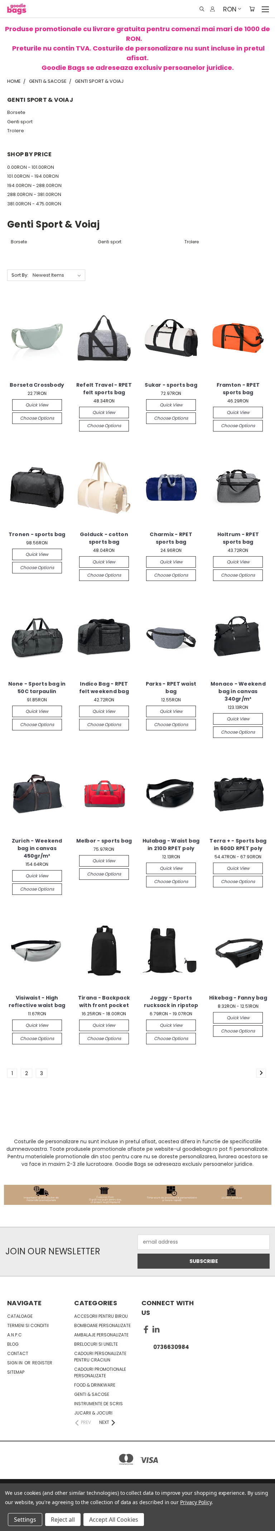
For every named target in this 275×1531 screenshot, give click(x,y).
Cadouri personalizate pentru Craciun (100, 1356)
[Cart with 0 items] (252, 9)
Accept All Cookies (113, 1519)
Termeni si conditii (28, 1325)
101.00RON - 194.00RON (33, 176)
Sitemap (15, 1372)
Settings (25, 1519)
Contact (17, 1353)
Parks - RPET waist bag (171, 687)
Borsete (16, 112)
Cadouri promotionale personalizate (100, 1372)
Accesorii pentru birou (101, 1316)
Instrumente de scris (98, 1404)
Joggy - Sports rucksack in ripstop (171, 1001)
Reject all (63, 1519)
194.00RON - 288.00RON (34, 185)
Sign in (15, 1363)
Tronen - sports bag (37, 534)
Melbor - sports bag (104, 840)
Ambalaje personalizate (101, 1335)
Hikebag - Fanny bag (238, 997)
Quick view (36, 405)
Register (42, 1363)
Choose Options (37, 418)
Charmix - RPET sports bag (171, 538)
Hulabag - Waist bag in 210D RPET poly (171, 844)
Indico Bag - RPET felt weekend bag (104, 687)
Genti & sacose (91, 1394)
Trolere (15, 130)
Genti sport (20, 121)
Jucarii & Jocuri (93, 1413)
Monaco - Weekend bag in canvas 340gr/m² (238, 691)
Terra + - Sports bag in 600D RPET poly (237, 844)
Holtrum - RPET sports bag (238, 538)
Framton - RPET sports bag (238, 388)
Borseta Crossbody (37, 384)
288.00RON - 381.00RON (34, 194)
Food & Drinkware (94, 1385)
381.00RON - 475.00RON (34, 203)
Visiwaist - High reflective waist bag (37, 1001)
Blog (13, 1344)
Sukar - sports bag (171, 384)
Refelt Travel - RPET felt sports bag (104, 388)
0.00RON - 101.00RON (30, 167)
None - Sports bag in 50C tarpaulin (37, 687)
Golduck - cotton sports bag (104, 538)
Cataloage (20, 1316)
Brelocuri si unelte (96, 1344)
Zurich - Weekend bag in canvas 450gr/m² (37, 848)
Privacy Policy (195, 1502)
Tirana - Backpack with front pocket (104, 1001)
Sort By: (19, 275)
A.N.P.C (14, 1335)
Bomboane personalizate (102, 1325)
